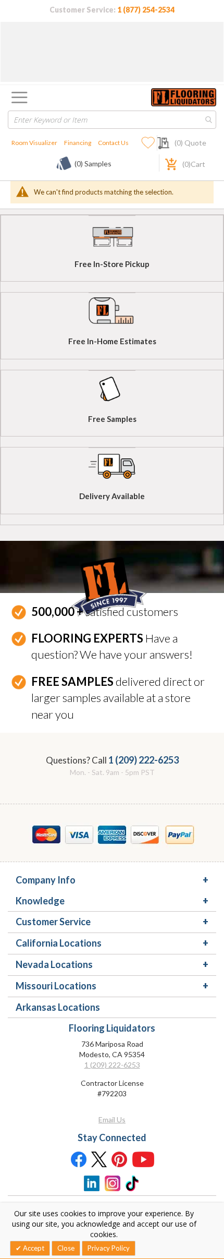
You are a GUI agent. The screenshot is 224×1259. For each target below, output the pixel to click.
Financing (77, 143)
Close (65, 1248)
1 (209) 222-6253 (143, 760)
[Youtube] (143, 1158)
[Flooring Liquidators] (183, 97)
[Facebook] (78, 1158)
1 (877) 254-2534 (146, 9)
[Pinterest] (119, 1158)
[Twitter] (99, 1158)
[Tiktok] (132, 1182)
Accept (32, 1248)
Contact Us (113, 143)
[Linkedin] (91, 1182)
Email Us (112, 1119)
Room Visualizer (34, 143)
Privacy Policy (109, 1248)
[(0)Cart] (165, 163)
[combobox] (112, 120)
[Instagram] (112, 1182)
